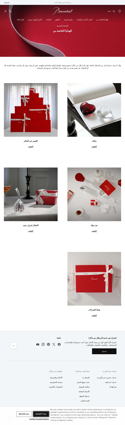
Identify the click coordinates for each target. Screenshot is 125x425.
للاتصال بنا (86, 378)
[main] (62, 168)
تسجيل (104, 351)
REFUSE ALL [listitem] (24, 414)
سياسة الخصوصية (56, 382)
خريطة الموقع (85, 396)
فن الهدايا (113, 387)
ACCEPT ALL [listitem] (41, 414)
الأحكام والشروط (56, 378)
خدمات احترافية (111, 382)
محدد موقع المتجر (83, 382)
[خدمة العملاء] (10, 11)
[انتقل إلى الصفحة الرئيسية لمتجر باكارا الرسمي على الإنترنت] (62, 11)
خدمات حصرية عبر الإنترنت (107, 378)
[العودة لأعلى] (13, 346)
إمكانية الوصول (84, 387)
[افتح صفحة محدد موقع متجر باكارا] (119, 11)
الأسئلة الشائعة (84, 391)
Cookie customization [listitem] (39, 419)
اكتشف (94, 146)
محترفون (7, 2)
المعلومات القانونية (56, 387)
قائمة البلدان (85, 401)
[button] (5, 11)
